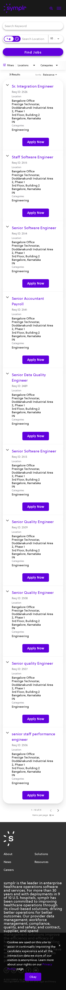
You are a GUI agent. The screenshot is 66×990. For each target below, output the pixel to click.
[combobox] (31, 26)
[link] (33, 114)
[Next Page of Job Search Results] (58, 810)
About (8, 854)
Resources (41, 862)
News (7, 862)
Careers (9, 870)
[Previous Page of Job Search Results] (50, 810)
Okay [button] (33, 977)
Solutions (41, 854)
